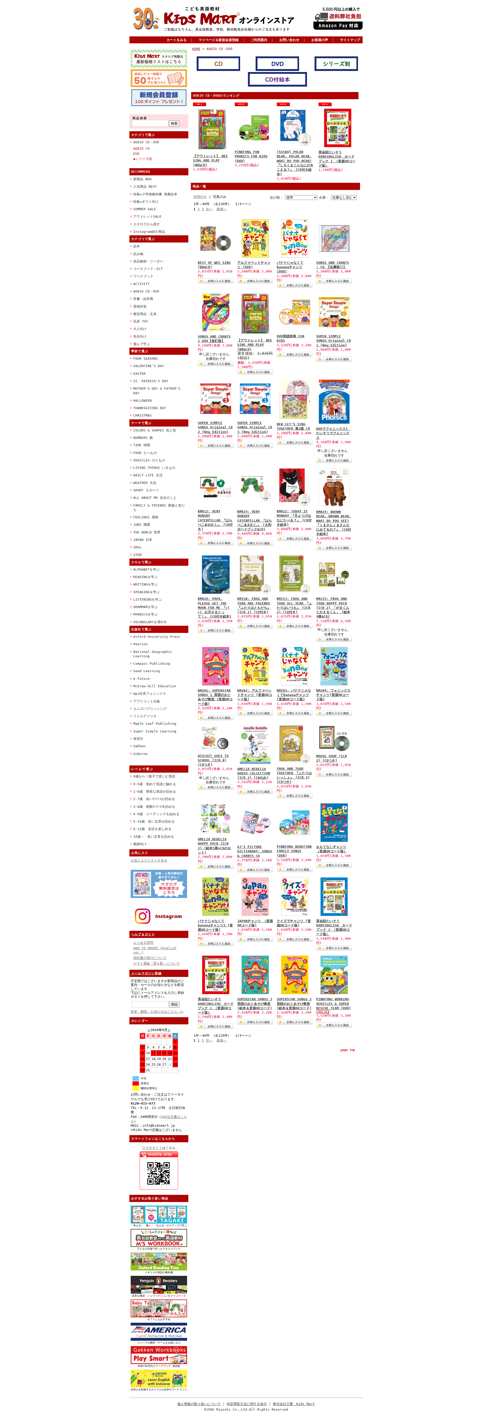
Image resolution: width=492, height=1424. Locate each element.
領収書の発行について (150, 958)
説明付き (200, 197)
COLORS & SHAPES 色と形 (154, 430)
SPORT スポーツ (146, 490)
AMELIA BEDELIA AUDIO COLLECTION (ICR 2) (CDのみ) (253, 773)
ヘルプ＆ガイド (143, 934)
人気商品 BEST (145, 186)
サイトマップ (350, 40)
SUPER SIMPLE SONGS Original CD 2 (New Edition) (215, 427)
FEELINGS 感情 (145, 517)
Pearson (140, 644)
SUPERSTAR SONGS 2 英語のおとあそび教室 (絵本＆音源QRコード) (294, 1003)
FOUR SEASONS (145, 358)
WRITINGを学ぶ (145, 584)
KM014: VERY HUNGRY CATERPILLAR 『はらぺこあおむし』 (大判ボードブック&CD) (254, 520)
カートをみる (177, 40)
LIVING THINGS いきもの (154, 468)
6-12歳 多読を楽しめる (152, 829)
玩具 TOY (140, 321)
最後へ (222, 209)
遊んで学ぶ (141, 344)
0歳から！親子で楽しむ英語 (154, 776)
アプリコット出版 (146, 701)
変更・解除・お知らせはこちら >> (157, 1012)
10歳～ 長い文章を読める (153, 837)
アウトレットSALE (147, 216)
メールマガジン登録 (146, 973)
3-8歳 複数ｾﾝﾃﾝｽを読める (154, 807)
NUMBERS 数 (143, 438)
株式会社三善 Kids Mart (294, 1404)
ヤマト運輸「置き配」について (156, 963)
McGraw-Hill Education (154, 686)
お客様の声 (319, 40)
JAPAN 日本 (142, 540)
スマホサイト (152, 1148)
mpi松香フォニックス (149, 693)
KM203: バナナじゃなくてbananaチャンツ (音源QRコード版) (294, 695)
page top (348, 1050)
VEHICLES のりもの (149, 460)
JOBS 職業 (141, 525)
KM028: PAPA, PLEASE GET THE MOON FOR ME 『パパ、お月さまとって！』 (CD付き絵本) (214, 607)
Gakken (139, 746)
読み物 (138, 254)
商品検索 (139, 118)
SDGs (137, 547)
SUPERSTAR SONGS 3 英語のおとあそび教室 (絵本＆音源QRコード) (254, 1003)
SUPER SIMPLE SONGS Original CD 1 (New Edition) (333, 340)
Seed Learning (146, 671)
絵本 (136, 246)
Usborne (140, 754)
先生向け (140, 336)
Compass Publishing (151, 663)
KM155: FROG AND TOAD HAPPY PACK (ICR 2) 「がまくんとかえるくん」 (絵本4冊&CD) (333, 607)
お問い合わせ (289, 40)
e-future (141, 679)
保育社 (138, 739)
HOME (196, 49)
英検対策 (140, 306)
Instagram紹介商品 (149, 232)
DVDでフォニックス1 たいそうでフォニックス (333, 433)
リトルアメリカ (145, 716)
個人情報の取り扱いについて (199, 1404)
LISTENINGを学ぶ (147, 599)
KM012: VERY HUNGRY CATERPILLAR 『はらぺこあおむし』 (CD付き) (215, 520)
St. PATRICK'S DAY (150, 381)
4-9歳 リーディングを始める (156, 814)
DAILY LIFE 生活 (147, 475)
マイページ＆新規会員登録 (219, 40)
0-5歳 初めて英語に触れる (154, 784)
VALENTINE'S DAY (148, 366)
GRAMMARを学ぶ (145, 607)
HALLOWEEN (142, 400)
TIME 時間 (141, 445)
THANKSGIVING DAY (149, 408)
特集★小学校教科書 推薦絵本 (155, 194)
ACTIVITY (141, 284)
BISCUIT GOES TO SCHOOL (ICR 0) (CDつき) (213, 760)
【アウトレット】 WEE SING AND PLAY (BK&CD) (210, 160)
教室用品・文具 (145, 314)
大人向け (140, 329)
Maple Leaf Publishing (154, 723)
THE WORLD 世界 (146, 532)
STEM (137, 555)
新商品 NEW (142, 179)
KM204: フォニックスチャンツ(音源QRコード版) (333, 695)
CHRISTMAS (142, 415)
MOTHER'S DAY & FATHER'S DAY (156, 391)
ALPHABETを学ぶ (146, 569)
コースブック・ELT (148, 269)
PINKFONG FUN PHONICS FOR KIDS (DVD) (251, 156)
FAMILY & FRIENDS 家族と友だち (159, 507)
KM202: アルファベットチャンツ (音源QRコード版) (254, 695)
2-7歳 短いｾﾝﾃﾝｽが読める (154, 799)
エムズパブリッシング (150, 709)
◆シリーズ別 (142, 159)
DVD (136, 154)
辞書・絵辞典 (143, 299)
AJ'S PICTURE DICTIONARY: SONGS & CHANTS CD (254, 851)
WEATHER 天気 (144, 483)
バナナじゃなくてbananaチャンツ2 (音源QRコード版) (215, 925)
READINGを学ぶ (145, 577)
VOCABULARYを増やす (150, 622)
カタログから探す (146, 224)
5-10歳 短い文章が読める (154, 821)
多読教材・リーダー (148, 261)
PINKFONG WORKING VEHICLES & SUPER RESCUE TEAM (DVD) (333, 1003)
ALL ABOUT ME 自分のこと (155, 498)
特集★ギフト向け (146, 202)
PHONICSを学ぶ (145, 614)
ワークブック (143, 276)
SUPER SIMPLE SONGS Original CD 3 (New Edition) (254, 427)
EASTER (139, 374)
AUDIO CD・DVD (146, 142)
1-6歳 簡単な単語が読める (154, 791)
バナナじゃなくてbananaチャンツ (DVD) (290, 267)
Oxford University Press (156, 637)
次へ (209, 209)
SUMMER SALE (144, 209)
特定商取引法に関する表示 (247, 1404)
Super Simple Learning (154, 731)
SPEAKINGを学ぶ (146, 592)
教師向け (140, 844)
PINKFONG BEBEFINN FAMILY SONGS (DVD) (294, 851)
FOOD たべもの (145, 453)
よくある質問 (143, 943)
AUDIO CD (141, 148)
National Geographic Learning (152, 654)
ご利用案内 (259, 40)
